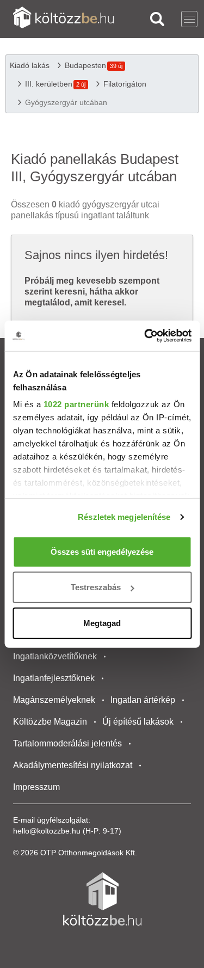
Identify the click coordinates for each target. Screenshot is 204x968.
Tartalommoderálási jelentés (67, 743)
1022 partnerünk (76, 404)
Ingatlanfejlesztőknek (54, 678)
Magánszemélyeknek (54, 699)
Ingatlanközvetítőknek (55, 656)
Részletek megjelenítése (124, 517)
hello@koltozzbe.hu (47, 830)
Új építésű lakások (138, 721)
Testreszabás (96, 587)
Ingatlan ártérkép (142, 699)
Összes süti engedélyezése (102, 551)
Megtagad (102, 622)
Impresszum (36, 787)
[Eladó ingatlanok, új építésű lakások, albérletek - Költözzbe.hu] (102, 899)
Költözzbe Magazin (50, 721)
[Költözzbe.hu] (63, 19)
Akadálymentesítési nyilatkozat (72, 765)
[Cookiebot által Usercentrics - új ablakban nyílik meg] (145, 336)
